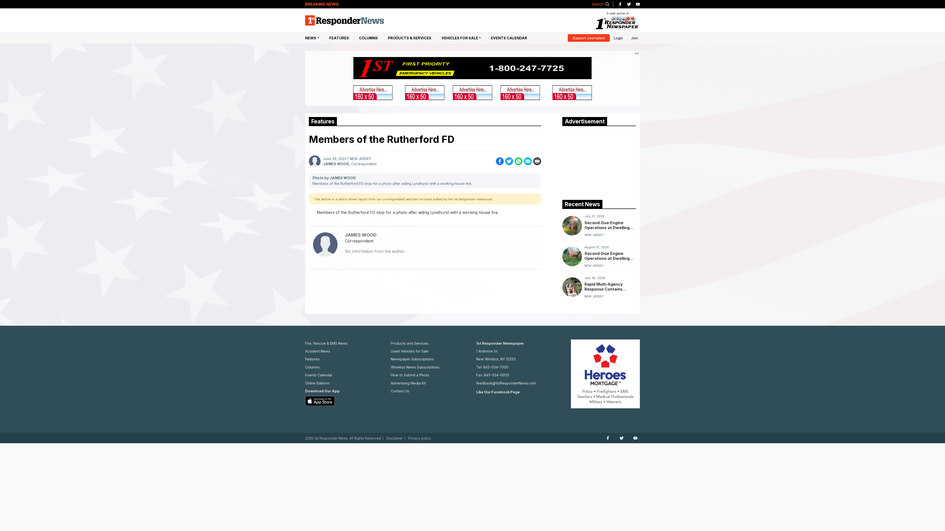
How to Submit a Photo (410, 375)
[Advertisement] (599, 161)
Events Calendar (509, 38)
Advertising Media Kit (408, 383)
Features (339, 38)
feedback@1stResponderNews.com (506, 383)
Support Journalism (589, 38)
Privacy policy (419, 438)
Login (618, 38)
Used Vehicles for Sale (409, 351)
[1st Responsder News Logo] (344, 20)
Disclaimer (394, 438)
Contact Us (400, 391)
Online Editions (317, 383)
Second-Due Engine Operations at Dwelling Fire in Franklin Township (608, 225)
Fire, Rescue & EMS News (326, 343)
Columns (368, 38)
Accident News (317, 351)
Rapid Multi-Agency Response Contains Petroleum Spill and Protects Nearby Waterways (603, 287)
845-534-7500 (495, 367)
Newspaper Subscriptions (412, 359)
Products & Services (409, 38)
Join (634, 38)
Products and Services (409, 343)
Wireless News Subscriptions (415, 367)
